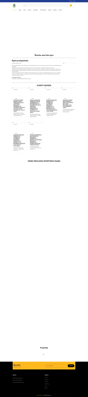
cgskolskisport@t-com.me (19, 382)
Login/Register (74, 5)
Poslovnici (46, 379)
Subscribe (71, 365)
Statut (46, 385)
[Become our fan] (14, 386)
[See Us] (19, 386)
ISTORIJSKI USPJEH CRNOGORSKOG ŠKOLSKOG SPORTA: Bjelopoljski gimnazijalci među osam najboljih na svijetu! (68, 103)
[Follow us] (16, 386)
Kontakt (74, 1)
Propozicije (47, 383)
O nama (70, 1)
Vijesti (16, 98)
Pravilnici (46, 381)
